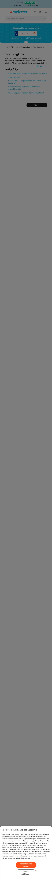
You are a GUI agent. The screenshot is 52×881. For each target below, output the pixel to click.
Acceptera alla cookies (26, 865)
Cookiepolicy (25, 858)
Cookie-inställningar (26, 873)
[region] (26, 853)
